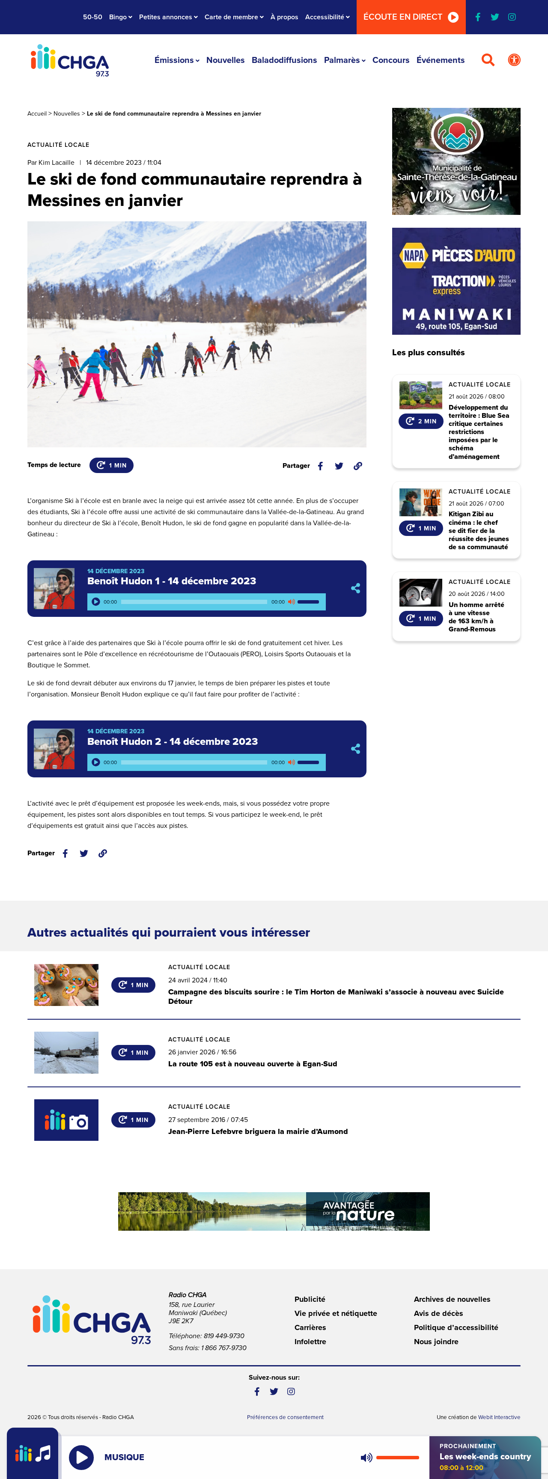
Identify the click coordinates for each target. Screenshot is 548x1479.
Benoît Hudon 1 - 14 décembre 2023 (171, 581)
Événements (441, 60)
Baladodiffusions (284, 60)
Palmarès (342, 60)
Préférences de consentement (285, 1417)
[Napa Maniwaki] (456, 281)
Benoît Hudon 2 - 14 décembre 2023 (172, 741)
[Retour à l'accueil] (69, 60)
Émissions (174, 60)
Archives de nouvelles (452, 1299)
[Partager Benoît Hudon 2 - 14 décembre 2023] (355, 749)
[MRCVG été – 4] (274, 1211)
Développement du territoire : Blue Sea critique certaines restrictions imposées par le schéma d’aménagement (479, 432)
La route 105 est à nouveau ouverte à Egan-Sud (252, 1063)
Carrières (310, 1327)
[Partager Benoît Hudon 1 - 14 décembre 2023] (355, 588)
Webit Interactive (499, 1417)
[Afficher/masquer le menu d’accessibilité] (514, 60)
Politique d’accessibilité (456, 1327)
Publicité (310, 1299)
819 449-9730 (224, 1336)
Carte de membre (231, 17)
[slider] (310, 602)
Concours (391, 60)
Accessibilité (324, 17)
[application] (206, 601)
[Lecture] (96, 602)
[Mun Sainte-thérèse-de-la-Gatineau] (456, 161)
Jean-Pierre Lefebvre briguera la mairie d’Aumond (258, 1131)
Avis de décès (438, 1313)
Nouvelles (225, 60)
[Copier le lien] (357, 466)
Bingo (118, 17)
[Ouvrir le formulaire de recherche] (488, 60)
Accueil (37, 113)
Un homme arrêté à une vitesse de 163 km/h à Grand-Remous (476, 617)
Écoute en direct (403, 17)
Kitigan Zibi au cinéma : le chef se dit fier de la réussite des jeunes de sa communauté (479, 530)
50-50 (92, 17)
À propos (284, 17)
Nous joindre (436, 1341)
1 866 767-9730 (224, 1348)
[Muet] (291, 602)
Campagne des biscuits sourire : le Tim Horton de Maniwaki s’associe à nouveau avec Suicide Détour (336, 996)
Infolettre (310, 1341)
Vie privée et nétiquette (336, 1313)
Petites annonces (165, 17)
